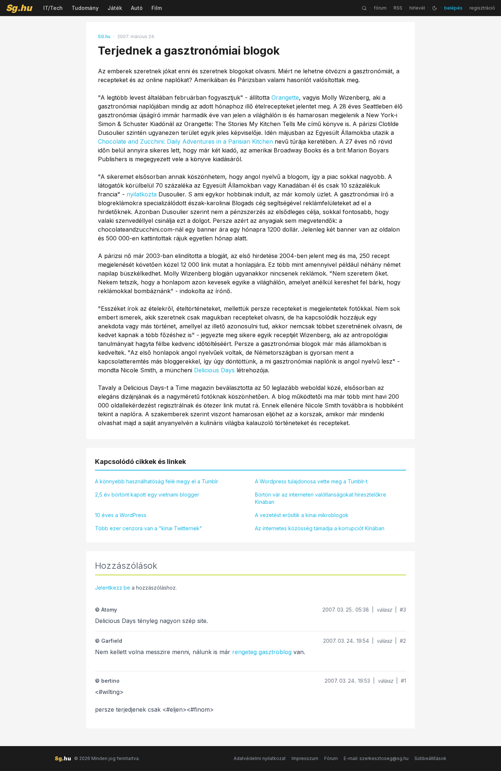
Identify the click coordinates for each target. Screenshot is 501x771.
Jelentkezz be (112, 587)
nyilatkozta (142, 194)
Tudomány (85, 8)
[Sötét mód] (434, 8)
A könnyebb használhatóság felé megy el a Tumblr (156, 481)
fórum (380, 8)
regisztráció (482, 8)
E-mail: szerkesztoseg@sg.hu (376, 758)
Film (156, 8)
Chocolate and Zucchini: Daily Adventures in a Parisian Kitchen (185, 141)
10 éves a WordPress (120, 515)
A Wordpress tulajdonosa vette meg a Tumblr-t (311, 481)
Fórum (331, 758)
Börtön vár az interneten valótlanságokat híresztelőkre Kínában (320, 498)
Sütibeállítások (430, 758)
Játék (114, 8)
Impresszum (305, 758)
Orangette (285, 97)
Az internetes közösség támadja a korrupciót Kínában (319, 528)
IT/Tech (53, 8)
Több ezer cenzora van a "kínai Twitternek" (148, 528)
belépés (453, 8)
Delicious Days (214, 370)
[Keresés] (364, 8)
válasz (384, 609)
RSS (398, 8)
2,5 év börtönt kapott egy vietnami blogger (147, 494)
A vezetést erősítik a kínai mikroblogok (301, 515)
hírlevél (417, 8)
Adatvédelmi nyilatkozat (260, 758)
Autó (137, 8)
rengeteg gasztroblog (262, 652)
